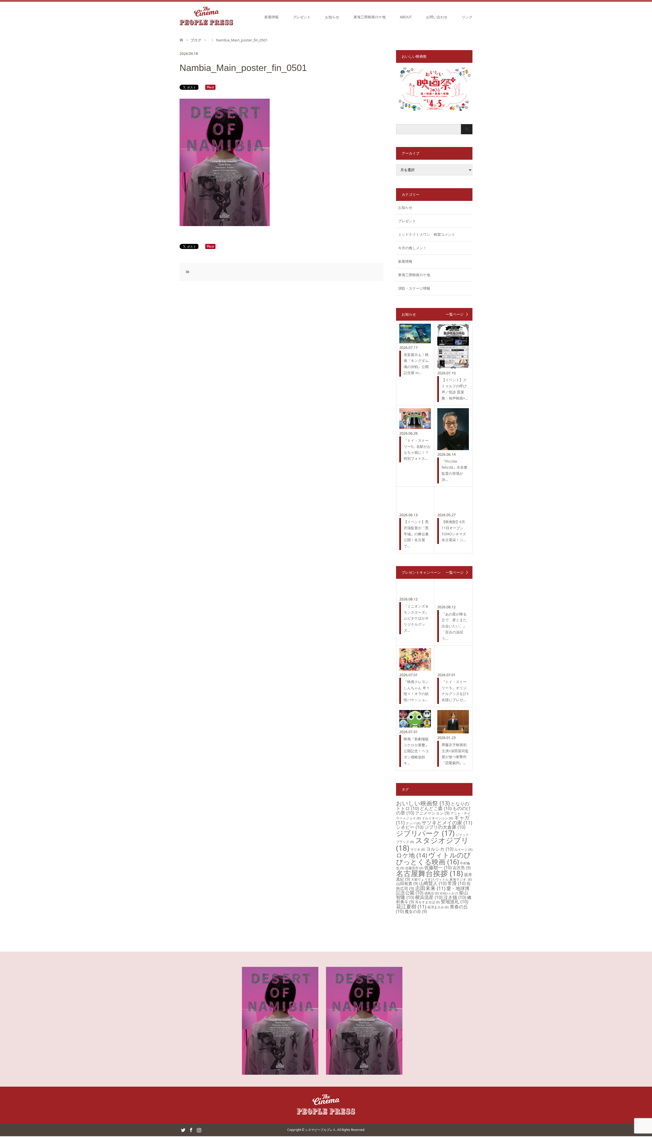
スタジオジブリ (432, 844)
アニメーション (432, 813)
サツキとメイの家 (447, 822)
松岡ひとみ (449, 893)
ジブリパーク (425, 833)
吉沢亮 (462, 867)
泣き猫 (454, 897)
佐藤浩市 (414, 868)
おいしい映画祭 (423, 803)
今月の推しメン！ (412, 247)
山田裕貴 (407, 883)
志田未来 (430, 888)
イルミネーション (437, 818)
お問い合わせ (436, 16)
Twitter (183, 1130)
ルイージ (463, 849)
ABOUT (406, 16)
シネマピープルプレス (320, 1130)
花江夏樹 (411, 906)
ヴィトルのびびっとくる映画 (433, 858)
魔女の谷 (416, 911)
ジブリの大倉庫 (444, 827)
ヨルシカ (439, 849)
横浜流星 (428, 897)
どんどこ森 (436, 808)
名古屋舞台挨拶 (429, 873)
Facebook (191, 1130)
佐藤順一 (438, 867)
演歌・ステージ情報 (414, 288)
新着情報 (271, 16)
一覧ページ (455, 314)
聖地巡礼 (454, 901)
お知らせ (332, 16)
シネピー (409, 827)
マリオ (417, 849)
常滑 (456, 883)
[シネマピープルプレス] (206, 17)
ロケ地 (411, 855)
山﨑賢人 (432, 883)
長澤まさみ (438, 907)
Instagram (199, 1130)
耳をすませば (427, 902)
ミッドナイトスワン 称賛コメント (426, 234)
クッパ (413, 823)
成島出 (431, 893)
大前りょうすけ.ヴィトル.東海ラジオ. (441, 879)
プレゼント (302, 16)
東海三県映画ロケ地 (370, 16)
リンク (467, 16)
